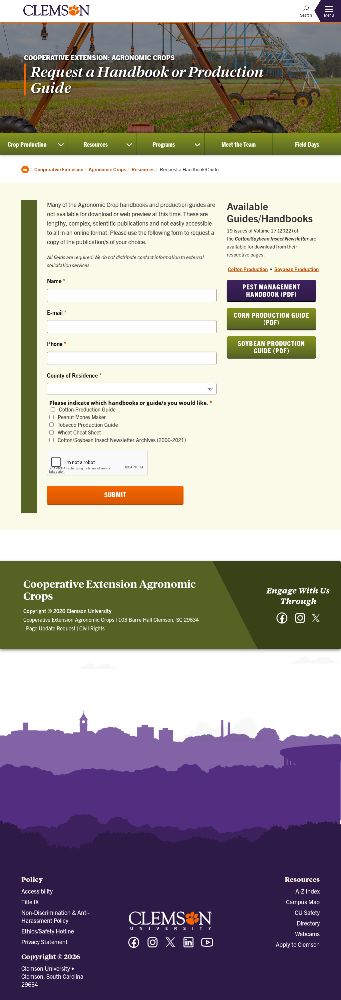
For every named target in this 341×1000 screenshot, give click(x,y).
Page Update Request (50, 628)
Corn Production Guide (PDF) (271, 318)
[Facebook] (282, 621)
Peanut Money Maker (81, 417)
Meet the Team (238, 144)
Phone (55, 343)
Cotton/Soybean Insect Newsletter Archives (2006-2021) (121, 440)
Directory (308, 923)
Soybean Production (296, 269)
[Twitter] (316, 620)
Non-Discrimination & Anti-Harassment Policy (55, 916)
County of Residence (73, 375)
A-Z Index (307, 891)
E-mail (55, 312)
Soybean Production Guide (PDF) (271, 347)
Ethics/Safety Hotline (47, 931)
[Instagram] (300, 621)
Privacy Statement (44, 941)
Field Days (307, 144)
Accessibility (37, 891)
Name (55, 280)
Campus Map (303, 902)
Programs (164, 144)
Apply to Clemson (298, 944)
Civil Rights (92, 628)
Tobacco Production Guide (87, 424)
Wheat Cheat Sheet (78, 432)
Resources (96, 144)
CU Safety (307, 912)
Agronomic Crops (107, 169)
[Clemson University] (56, 16)
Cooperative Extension (58, 169)
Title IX (30, 902)
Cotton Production (248, 269)
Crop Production (27, 144)
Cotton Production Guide (87, 409)
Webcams (307, 933)
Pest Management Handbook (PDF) (271, 290)
